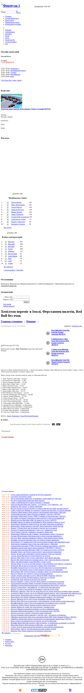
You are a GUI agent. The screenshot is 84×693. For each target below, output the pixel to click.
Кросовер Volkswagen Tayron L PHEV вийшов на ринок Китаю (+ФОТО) (38, 516)
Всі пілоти (8, 227)
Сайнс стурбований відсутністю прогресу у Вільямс (30, 502)
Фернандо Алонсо (18, 224)
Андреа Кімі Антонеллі (20, 217)
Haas (10, 259)
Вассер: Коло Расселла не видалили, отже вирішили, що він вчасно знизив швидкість (43, 601)
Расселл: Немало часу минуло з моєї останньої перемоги (32, 574)
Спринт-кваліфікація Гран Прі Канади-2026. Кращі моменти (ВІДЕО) (60, 352)
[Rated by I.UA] (45, 636)
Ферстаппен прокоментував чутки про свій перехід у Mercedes (34, 544)
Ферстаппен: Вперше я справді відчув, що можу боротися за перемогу (37, 524)
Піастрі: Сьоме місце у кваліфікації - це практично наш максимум (35, 587)
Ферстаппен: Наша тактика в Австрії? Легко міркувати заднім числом (37, 526)
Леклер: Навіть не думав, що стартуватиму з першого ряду (33, 607)
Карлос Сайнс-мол (18, 222)
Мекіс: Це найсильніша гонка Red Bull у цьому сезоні (31, 562)
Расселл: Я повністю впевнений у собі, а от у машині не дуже (34, 530)
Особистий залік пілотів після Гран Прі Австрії (28, 579)
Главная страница (11, 321)
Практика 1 (14, 68)
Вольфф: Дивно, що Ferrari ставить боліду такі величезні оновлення (36, 552)
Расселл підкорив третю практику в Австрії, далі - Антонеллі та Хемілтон (38, 615)
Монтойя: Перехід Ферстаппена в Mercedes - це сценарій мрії (34, 625)
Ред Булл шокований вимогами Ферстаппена (27, 500)
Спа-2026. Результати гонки (21, 497)
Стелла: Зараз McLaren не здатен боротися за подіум (30, 556)
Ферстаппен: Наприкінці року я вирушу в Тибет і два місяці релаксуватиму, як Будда (42, 595)
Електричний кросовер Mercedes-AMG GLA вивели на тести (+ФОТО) (37, 550)
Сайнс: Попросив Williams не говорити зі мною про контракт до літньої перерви (41, 510)
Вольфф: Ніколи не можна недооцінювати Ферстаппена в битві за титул (38, 522)
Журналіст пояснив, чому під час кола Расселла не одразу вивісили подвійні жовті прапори (45, 591)
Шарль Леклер (16, 212)
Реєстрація (7, 304)
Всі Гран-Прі (6, 80)
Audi (10, 261)
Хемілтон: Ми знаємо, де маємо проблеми (26, 506)
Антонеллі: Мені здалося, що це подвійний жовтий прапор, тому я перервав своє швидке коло (46, 593)
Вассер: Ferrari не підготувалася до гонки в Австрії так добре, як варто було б (39, 508)
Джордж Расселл (17, 210)
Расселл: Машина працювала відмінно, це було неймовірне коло (35, 609)
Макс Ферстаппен (18, 205)
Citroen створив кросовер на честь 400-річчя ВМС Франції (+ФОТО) (36, 576)
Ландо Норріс (16, 202)
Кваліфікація (15, 74)
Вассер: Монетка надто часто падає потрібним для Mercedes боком (35, 599)
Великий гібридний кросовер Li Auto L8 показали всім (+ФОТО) (35, 611)
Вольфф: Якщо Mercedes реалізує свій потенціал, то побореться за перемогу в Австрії (43, 623)
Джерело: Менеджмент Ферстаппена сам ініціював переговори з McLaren (38, 512)
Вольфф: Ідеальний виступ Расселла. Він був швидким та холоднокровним (39, 568)
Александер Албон (18, 219)
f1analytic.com (77, 326)
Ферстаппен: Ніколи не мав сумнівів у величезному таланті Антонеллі (37, 534)
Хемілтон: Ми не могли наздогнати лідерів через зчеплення (33, 566)
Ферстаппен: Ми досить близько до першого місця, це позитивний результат (39, 572)
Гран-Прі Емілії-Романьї (29, 416)
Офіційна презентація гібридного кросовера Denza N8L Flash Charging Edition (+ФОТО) (43, 617)
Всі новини (11, 633)
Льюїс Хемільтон (13, 416)
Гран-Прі (19, 270)
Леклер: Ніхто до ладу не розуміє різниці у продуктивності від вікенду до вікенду (41, 564)
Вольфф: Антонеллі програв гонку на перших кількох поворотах (35, 540)
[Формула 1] (10, 5)
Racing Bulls (12, 254)
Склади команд (9, 270)
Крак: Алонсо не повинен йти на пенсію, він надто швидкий (33, 621)
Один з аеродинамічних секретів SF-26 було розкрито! (31, 495)
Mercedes (11, 244)
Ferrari (10, 249)
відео (14, 80)
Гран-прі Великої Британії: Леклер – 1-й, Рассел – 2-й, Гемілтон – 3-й (36, 504)
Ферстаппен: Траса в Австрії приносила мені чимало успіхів (33, 629)
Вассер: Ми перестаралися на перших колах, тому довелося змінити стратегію (40, 560)
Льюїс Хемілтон (17, 214)
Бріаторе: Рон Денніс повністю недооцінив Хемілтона (31, 631)
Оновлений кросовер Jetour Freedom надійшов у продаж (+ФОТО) (35, 514)
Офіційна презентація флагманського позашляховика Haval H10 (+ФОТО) (38, 585)
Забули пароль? (9, 306)
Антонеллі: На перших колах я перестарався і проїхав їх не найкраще (37, 570)
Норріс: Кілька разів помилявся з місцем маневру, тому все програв (36, 554)
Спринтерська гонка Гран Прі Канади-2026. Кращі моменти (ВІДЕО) (60, 342)
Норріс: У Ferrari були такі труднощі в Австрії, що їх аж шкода (34, 528)
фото (19, 80)
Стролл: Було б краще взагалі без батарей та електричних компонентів (37, 627)
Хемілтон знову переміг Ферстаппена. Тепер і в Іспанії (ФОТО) (25, 109)
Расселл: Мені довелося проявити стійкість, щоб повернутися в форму (37, 538)
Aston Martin (12, 256)
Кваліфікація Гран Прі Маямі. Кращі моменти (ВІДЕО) (60, 362)
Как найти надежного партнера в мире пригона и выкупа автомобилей (37, 518)
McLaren (11, 242)
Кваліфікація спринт (18, 70)
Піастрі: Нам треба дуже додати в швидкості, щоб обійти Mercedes (35, 558)
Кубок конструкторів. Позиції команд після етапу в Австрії (33, 577)
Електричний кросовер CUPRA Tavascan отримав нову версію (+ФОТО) (38, 546)
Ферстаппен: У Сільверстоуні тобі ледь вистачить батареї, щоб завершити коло (40, 542)
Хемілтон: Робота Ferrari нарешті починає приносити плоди (33, 605)
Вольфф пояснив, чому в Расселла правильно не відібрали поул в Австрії (38, 603)
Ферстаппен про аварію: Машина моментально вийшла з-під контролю (37, 597)
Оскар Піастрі (16, 207)
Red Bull (11, 246)
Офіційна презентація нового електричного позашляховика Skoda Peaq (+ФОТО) (41, 619)
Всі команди (8, 267)
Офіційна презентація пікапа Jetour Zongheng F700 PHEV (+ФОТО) (36, 548)
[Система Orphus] (36, 425)
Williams (11, 251)
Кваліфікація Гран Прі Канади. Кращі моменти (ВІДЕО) (60, 332)
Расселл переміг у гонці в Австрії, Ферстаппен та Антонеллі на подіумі (37, 581)
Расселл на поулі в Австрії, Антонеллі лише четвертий (31, 613)
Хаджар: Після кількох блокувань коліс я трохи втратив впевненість (36, 536)
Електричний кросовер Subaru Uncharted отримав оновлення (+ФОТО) (37, 583)
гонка (12, 76)
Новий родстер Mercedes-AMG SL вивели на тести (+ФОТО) (33, 520)
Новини (31, 321)
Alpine (10, 263)
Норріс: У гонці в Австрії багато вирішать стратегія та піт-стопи (35, 589)
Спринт (13, 72)
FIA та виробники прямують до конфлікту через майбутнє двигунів (36, 499)
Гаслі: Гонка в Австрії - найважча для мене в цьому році (32, 532)
